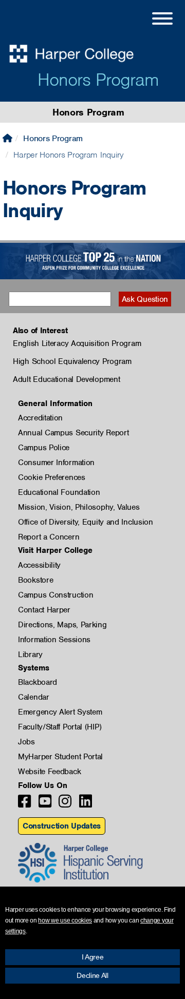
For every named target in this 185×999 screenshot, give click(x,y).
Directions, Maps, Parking (62, 625)
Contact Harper (44, 610)
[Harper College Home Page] (7, 138)
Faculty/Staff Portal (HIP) (59, 727)
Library (30, 654)
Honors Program (98, 79)
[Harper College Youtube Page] (45, 804)
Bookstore (35, 580)
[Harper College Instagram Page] (65, 804)
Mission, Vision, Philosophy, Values (79, 507)
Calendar (33, 697)
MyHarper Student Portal (60, 757)
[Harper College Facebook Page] (24, 804)
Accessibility (39, 565)
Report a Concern (48, 537)
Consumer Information (56, 462)
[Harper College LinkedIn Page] (85, 804)
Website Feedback (49, 771)
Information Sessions (54, 640)
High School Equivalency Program (72, 361)
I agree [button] (93, 957)
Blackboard (37, 682)
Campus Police (43, 448)
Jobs (26, 742)
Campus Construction (55, 595)
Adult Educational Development (66, 379)
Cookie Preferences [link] (51, 477)
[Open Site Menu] (152, 20)
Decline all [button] (92, 975)
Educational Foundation (59, 492)
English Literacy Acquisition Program (77, 343)
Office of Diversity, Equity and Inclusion (85, 522)
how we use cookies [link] (65, 920)
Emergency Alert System (60, 712)
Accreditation (40, 418)
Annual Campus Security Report (73, 433)
